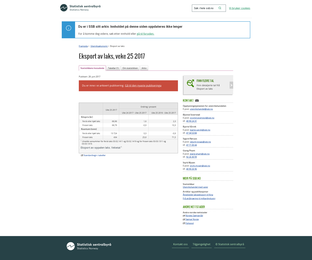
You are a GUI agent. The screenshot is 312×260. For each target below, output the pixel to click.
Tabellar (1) (113, 68)
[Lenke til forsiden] (80, 8)
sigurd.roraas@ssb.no (200, 141)
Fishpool (189, 223)
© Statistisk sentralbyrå (229, 244)
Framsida (83, 46)
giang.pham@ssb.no (200, 153)
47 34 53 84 (191, 132)
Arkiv (144, 68)
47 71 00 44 (191, 145)
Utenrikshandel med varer (195, 187)
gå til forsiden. (145, 34)
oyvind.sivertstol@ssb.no (202, 117)
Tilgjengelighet (201, 244)
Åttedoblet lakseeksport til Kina (198, 194)
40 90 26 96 (191, 168)
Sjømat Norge (192, 219)
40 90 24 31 (191, 121)
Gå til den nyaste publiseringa (143, 85)
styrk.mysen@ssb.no (200, 165)
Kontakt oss (180, 244)
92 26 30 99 (191, 156)
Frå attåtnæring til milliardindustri (199, 198)
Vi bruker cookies (239, 8)
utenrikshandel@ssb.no (201, 109)
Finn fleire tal (205, 81)
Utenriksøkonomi (99, 46)
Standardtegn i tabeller (95, 155)
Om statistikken (130, 68)
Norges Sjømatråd (194, 215)
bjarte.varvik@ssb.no (200, 129)
